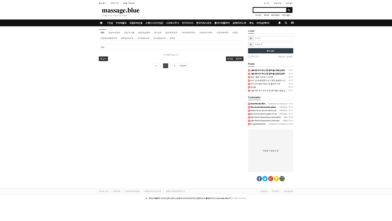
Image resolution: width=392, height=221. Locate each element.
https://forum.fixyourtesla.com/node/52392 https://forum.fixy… (275, 117)
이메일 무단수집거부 (152, 191)
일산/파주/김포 (171, 32)
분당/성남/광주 (144, 32)
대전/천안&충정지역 (109, 38)
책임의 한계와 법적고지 (175, 191)
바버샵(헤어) (263, 22)
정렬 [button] (231, 59)
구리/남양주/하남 (188, 32)
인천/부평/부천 (222, 32)
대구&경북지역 (143, 38)
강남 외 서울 (129, 32)
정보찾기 (289, 3)
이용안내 (264, 191)
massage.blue (121, 10)
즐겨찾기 (102, 3)
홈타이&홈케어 (222, 22)
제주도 (172, 38)
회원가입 (277, 3)
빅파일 (253, 87)
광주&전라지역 (127, 38)
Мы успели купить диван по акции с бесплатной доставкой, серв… (279, 114)
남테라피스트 (239, 22)
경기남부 (158, 32)
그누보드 (258, 15)
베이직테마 (275, 15)
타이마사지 (187, 22)
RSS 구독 (115, 3)
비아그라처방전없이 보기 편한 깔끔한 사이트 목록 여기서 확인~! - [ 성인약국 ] (282, 80)
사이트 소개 (103, 191)
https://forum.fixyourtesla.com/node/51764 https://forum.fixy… (275, 121)
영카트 (266, 15)
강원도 (235, 32)
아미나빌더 (286, 15)
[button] (103, 58)
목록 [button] (240, 59)
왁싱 (251, 22)
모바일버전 (288, 191)
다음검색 (183, 66)
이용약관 (116, 191)
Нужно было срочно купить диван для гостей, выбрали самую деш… (280, 110)
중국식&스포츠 (204, 22)
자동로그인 (254, 56)
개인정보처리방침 (132, 191)
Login (271, 51)
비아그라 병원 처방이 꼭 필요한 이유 (265, 84)
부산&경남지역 (159, 38)
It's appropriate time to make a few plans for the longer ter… (275, 124)
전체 (102, 32)
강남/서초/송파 (114, 32)
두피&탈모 (121, 22)
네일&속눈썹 (136, 22)
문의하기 (275, 191)
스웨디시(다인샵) (154, 22)
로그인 (266, 3)
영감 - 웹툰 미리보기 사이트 (261, 77)
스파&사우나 (172, 22)
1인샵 (110, 22)
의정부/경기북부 (206, 32)
